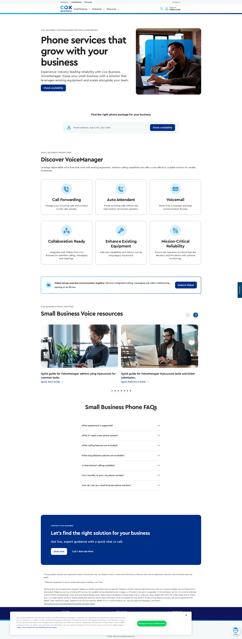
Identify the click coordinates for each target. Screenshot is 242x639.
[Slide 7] (130, 390)
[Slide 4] (121, 390)
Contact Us (176, 2)
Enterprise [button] (97, 9)
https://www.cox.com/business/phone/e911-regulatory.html (69, 604)
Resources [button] (111, 9)
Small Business (76, 2)
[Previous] (187, 314)
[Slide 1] (112, 390)
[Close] (186, 615)
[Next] (195, 314)
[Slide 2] (115, 390)
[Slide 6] (127, 390)
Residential (64, 2)
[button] (161, 8)
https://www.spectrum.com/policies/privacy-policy (37, 627)
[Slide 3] (118, 390)
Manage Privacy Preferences (152, 624)
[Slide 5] (124, 390)
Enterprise (88, 2)
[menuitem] (82, 9)
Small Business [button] (80, 9)
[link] (53, 88)
